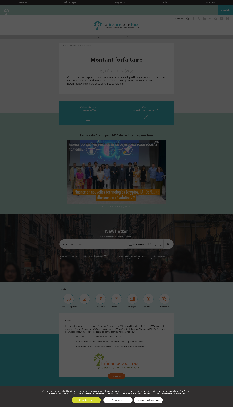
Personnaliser (118, 400)
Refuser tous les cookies (148, 400)
